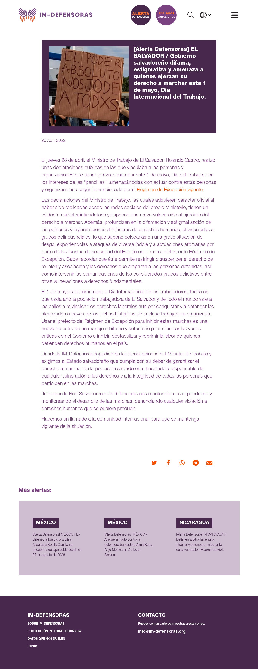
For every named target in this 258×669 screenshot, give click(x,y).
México (46, 523)
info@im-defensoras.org (161, 632)
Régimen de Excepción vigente (170, 190)
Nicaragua (194, 523)
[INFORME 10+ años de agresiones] (166, 15)
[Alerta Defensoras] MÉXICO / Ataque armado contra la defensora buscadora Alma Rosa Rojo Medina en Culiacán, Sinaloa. (128, 545)
